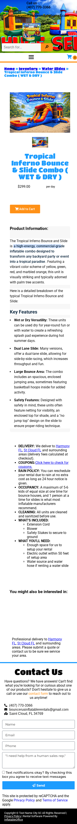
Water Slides (53, 68)
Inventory (28, 68)
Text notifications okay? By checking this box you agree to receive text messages (37, 774)
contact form (38, 694)
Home (9, 68)
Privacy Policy (24, 800)
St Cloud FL (32, 450)
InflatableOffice (13, 819)
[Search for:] (22, 47)
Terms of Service (55, 800)
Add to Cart (27, 209)
